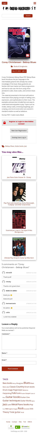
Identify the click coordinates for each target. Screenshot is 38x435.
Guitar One (25, 397)
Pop (31, 404)
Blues (12, 146)
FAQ (20, 422)
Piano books (23, 404)
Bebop (7, 146)
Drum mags (8, 390)
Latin (9, 404)
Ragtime (11, 409)
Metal (14, 404)
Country (20, 386)
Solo (31, 408)
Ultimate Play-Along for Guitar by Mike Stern (19, 258)
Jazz (25, 146)
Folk (14, 393)
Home (8, 422)
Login (4, 3)
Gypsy (33, 401)
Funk (18, 393)
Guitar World (26, 400)
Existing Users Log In (19, 137)
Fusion (23, 393)
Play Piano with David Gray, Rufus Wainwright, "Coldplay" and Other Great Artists (19, 204)
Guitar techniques (11, 400)
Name (4, 353)
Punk (4, 409)
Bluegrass (19, 383)
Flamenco (25, 390)
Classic (13, 386)
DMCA (30, 422)
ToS (24, 422)
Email (4, 360)
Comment (6, 334)
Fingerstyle (17, 390)
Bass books (7, 383)
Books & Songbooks (20, 66)
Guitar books (19, 146)
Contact (14, 422)
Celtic (7, 387)
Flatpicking (7, 393)
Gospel (27, 393)
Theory (6, 412)
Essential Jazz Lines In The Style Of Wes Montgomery (19, 231)
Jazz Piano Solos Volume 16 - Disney (19, 177)
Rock (21, 408)
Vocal (22, 412)
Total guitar (14, 412)
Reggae (15, 409)
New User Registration (19, 131)
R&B (6, 409)
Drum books (30, 387)
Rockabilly (26, 409)
